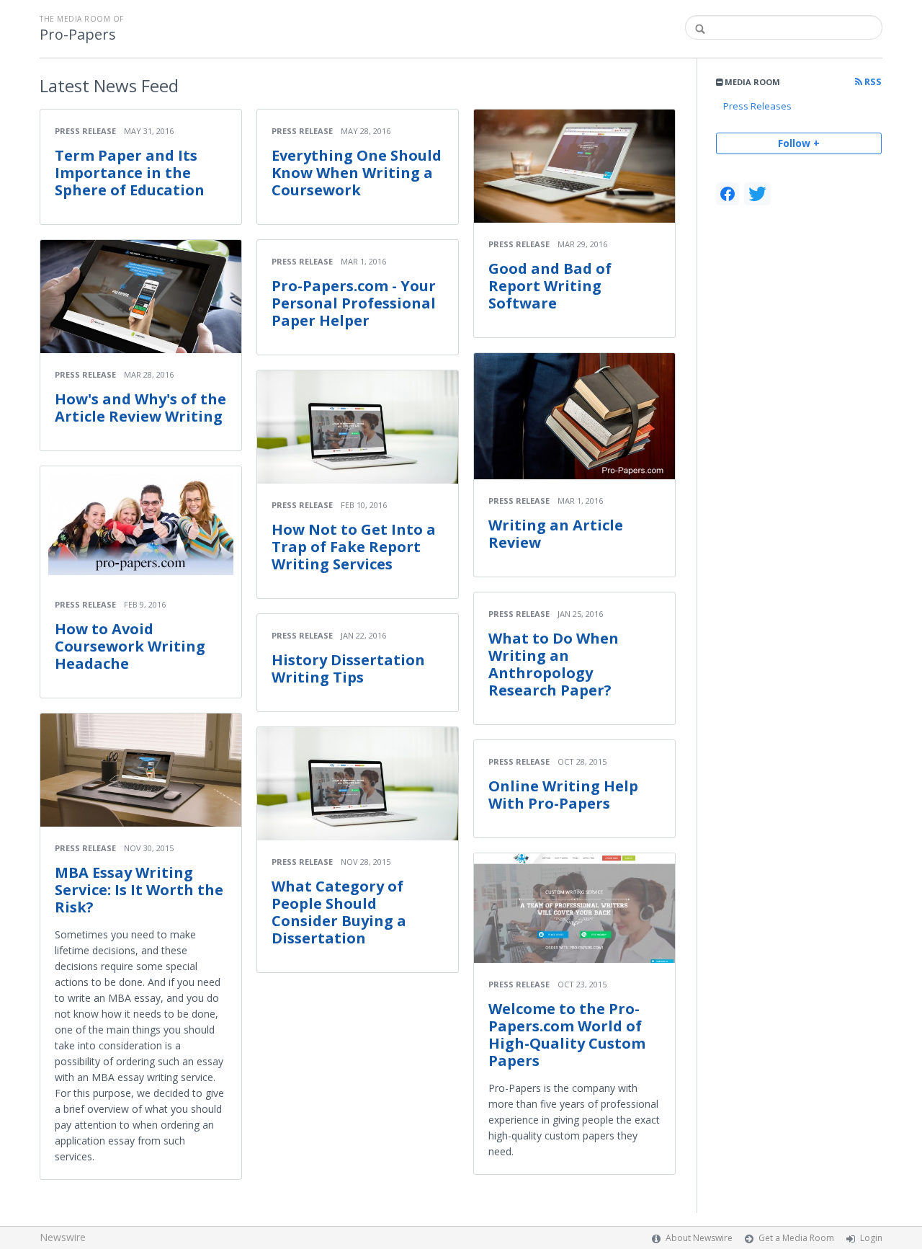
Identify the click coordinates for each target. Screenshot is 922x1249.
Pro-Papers (78, 34)
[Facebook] (727, 193)
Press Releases (757, 105)
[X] (757, 193)
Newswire (63, 1237)
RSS (872, 81)
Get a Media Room (796, 1238)
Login (871, 1238)
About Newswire (699, 1238)
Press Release (85, 130)
